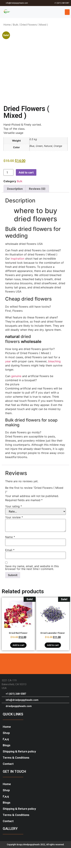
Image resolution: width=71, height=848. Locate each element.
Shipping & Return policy (19, 751)
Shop (6, 733)
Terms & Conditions (16, 757)
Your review (14, 517)
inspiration (17, 258)
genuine (16, 376)
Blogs (6, 745)
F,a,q (6, 739)
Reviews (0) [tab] (37, 188)
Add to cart (26, 172)
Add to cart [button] (18, 645)
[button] (67, 12)
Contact (8, 763)
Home (7, 24)
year (8, 361)
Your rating (13, 506)
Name (10, 537)
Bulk (15, 24)
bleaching (54, 361)
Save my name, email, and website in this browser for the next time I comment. (32, 567)
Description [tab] (15, 188)
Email (9, 550)
